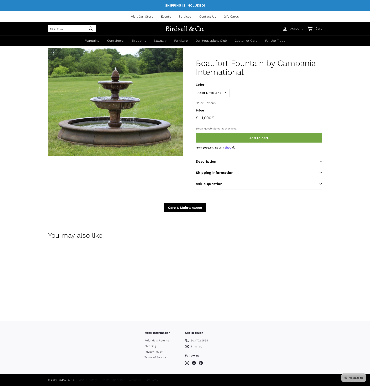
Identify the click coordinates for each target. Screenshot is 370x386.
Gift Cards (231, 16)
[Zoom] (115, 102)
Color (200, 84)
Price (200, 110)
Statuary (160, 40)
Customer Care (246, 40)
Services (185, 16)
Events (166, 16)
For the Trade (275, 40)
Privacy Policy (153, 351)
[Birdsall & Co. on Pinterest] (201, 363)
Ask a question (209, 184)
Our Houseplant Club (211, 40)
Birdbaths (138, 40)
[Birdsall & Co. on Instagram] (187, 363)
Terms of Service (155, 357)
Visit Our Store (142, 16)
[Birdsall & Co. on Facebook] (194, 363)
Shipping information (214, 173)
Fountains (92, 40)
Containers (115, 40)
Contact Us (207, 16)
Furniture (181, 40)
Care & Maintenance (185, 207)
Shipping (201, 128)
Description (206, 161)
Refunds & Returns (157, 340)
